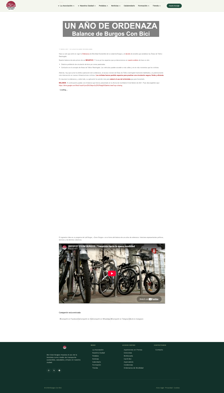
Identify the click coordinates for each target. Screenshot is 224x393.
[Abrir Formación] (148, 5)
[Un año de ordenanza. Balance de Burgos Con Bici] (112, 29)
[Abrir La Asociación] (73, 5)
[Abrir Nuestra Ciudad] (95, 5)
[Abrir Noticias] (120, 5)
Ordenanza (85, 54)
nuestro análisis (133, 60)
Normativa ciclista (87, 49)
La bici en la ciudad (77, 49)
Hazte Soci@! (174, 6)
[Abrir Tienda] (160, 5)
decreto (127, 54)
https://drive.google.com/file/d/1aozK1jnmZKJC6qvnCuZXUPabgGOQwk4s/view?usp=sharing (90, 85)
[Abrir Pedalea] (107, 5)
